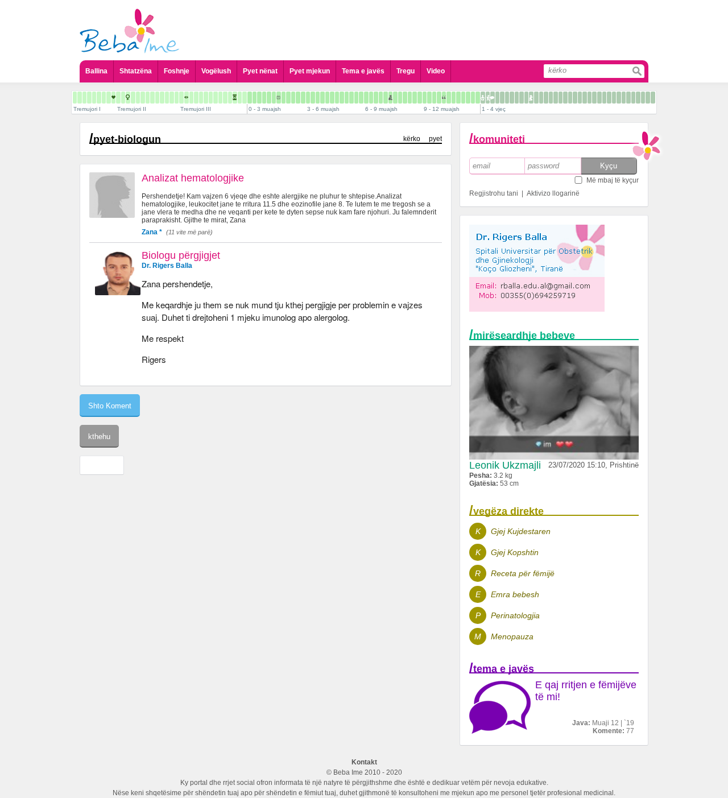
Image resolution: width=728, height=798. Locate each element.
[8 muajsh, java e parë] (405, 98)
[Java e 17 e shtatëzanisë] (138, 98)
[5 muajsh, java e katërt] (361, 98)
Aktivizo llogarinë (553, 193)
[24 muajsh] (541, 98)
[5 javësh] (274, 98)
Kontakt (364, 762)
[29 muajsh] (565, 98)
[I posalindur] (249, 98)
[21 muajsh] (526, 98)
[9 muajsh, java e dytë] (429, 98)
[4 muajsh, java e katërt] (342, 98)
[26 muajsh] (551, 98)
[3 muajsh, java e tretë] (318, 98)
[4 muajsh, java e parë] (327, 98)
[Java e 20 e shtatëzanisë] (152, 98)
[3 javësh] (264, 98)
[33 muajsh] (584, 98)
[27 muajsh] (555, 98)
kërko (411, 139)
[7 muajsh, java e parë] (385, 98)
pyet (435, 139)
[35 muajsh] (594, 98)
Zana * (152, 232)
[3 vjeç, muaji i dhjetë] (643, 98)
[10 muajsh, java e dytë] (448, 98)
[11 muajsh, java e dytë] (468, 98)
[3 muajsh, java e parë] (308, 98)
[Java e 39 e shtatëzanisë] (244, 98)
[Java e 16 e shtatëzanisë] (133, 98)
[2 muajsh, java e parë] (288, 98)
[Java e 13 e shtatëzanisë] (118, 98)
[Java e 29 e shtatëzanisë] (196, 98)
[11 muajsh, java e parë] (463, 98)
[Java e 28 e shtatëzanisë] (191, 98)
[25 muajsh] (546, 98)
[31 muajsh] (575, 98)
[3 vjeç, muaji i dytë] (604, 98)
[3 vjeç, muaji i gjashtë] (624, 98)
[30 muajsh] (570, 98)
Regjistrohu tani (493, 193)
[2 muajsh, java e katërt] (303, 98)
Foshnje (176, 71)
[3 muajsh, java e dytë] (313, 98)
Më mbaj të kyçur (612, 180)
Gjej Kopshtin (515, 552)
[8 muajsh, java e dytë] (410, 98)
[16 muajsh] (502, 98)
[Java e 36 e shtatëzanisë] (230, 98)
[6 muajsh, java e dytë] (371, 98)
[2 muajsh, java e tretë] (298, 98)
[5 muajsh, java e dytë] (351, 98)
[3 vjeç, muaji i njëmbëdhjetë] (648, 98)
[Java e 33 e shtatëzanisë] (215, 98)
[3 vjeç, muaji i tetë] (633, 98)
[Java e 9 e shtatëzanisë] (99, 98)
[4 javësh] (269, 98)
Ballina (96, 71)
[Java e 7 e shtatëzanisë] (89, 98)
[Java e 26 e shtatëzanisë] (181, 98)
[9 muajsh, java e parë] (425, 98)
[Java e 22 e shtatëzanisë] (162, 98)
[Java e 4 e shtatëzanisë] (75, 98)
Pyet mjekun (309, 71)
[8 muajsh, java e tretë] (414, 98)
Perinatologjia (515, 615)
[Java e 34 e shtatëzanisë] (220, 98)
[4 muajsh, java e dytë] (332, 98)
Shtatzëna (135, 71)
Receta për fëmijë (523, 573)
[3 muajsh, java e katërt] (322, 98)
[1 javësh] (255, 98)
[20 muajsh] (521, 98)
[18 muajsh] (512, 98)
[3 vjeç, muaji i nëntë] (638, 98)
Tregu (405, 71)
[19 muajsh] (517, 98)
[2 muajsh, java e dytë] (293, 98)
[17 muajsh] (507, 98)
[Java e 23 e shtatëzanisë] (167, 98)
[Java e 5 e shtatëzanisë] (79, 98)
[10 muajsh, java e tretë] (454, 98)
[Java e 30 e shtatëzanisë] (201, 98)
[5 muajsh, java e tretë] (356, 98)
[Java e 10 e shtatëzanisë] (104, 98)
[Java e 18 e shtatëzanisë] (142, 98)
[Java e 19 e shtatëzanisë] (148, 98)
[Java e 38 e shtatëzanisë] (240, 98)
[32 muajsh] (580, 98)
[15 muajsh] (497, 98)
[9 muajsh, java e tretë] (434, 98)
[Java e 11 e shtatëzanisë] (108, 98)
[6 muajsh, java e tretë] (376, 98)
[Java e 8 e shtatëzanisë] (94, 98)
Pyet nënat (260, 71)
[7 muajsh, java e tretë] (395, 98)
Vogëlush (216, 71)
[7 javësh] (284, 98)
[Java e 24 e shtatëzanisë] (171, 98)
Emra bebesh (515, 594)
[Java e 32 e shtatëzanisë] (211, 98)
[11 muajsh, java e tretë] (473, 98)
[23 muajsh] (536, 98)
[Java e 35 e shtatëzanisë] (225, 98)
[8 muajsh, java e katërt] (419, 98)
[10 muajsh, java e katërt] (458, 98)
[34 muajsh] (590, 98)
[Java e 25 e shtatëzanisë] (177, 98)
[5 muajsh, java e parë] (347, 98)
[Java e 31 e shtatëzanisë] (206, 98)
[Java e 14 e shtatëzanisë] (123, 98)
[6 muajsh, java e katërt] (381, 98)
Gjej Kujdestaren (521, 531)
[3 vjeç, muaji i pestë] (619, 98)
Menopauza (512, 636)
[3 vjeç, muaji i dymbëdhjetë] (653, 98)
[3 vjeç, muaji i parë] (599, 98)
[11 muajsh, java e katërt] (477, 98)
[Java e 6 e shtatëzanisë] (84, 98)
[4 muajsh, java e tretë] (337, 98)
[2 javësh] (259, 98)
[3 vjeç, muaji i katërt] (614, 98)
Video (436, 71)
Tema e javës (363, 71)
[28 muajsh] (560, 98)
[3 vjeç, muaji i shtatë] (628, 98)
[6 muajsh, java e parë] (366, 98)
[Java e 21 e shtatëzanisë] (157, 98)
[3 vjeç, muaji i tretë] (609, 98)
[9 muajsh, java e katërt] (439, 98)
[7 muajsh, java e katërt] (400, 98)
